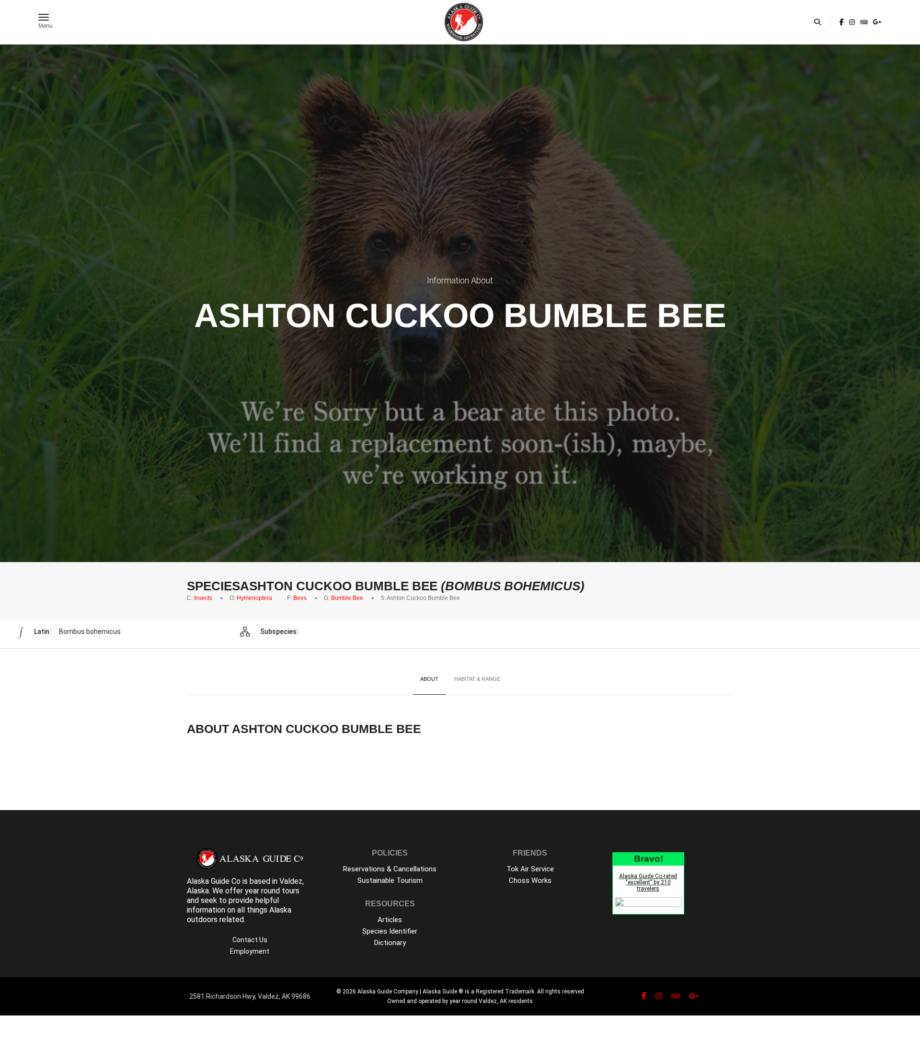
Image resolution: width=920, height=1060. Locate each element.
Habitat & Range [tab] (477, 679)
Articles (390, 919)
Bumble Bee (347, 598)
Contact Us (249, 940)
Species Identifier (389, 931)
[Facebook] (842, 22)
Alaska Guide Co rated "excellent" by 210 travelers (648, 882)
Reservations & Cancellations (390, 869)
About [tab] (429, 679)
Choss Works (530, 880)
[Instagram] (852, 22)
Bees (300, 598)
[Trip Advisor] (864, 22)
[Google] (876, 22)
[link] (842, 22)
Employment (249, 951)
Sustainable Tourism (390, 880)
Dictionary (390, 942)
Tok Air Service (530, 869)
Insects (203, 598)
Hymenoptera (254, 598)
